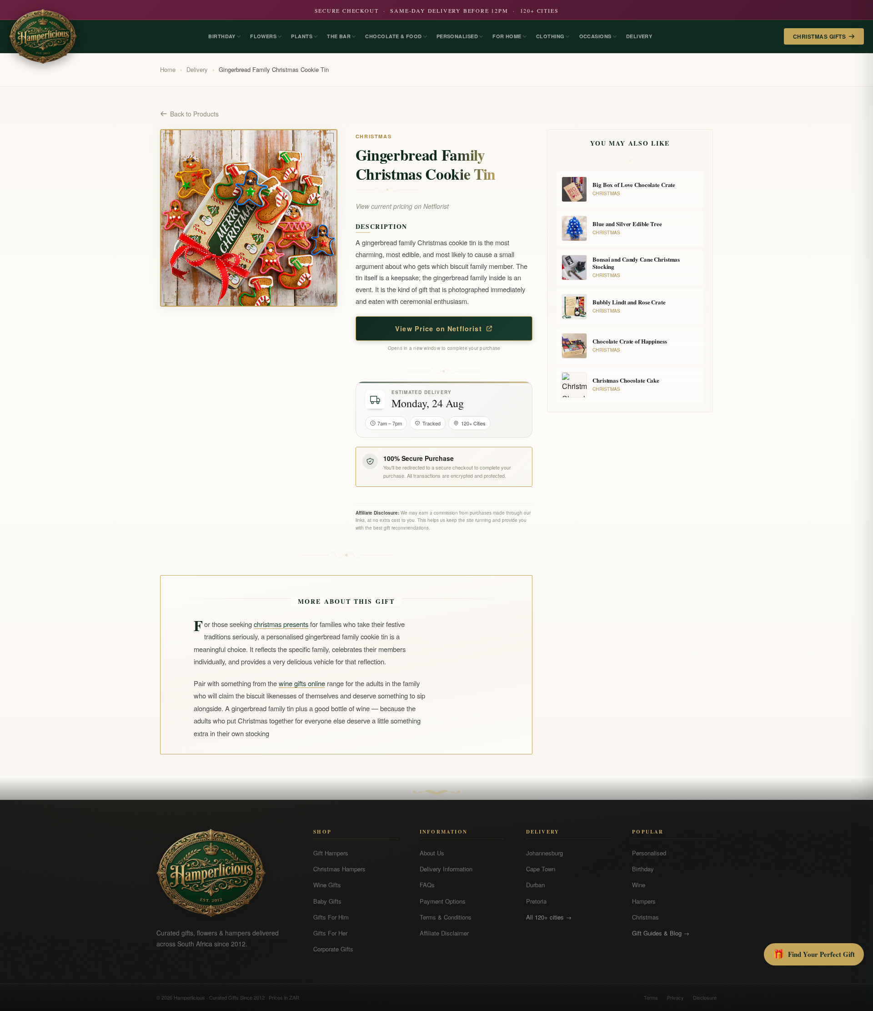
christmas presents (281, 624)
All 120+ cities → (549, 917)
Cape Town (540, 868)
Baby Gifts (327, 901)
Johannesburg (544, 853)
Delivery (197, 69)
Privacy (675, 997)
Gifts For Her (330, 933)
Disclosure (705, 997)
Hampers (644, 901)
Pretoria (536, 901)
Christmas (645, 917)
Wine (638, 884)
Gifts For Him (331, 917)
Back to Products (194, 113)
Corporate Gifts (333, 949)
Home (168, 69)
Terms (651, 997)
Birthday (643, 868)
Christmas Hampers (339, 868)
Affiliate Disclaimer (444, 933)
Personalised (649, 853)
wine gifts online (302, 683)
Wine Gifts (327, 884)
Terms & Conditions (446, 917)
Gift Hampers (330, 853)
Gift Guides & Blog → (660, 933)
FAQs (427, 884)
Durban (535, 884)
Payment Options (443, 901)
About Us (432, 853)
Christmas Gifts (819, 36)
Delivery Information (446, 868)
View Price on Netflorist (438, 328)
